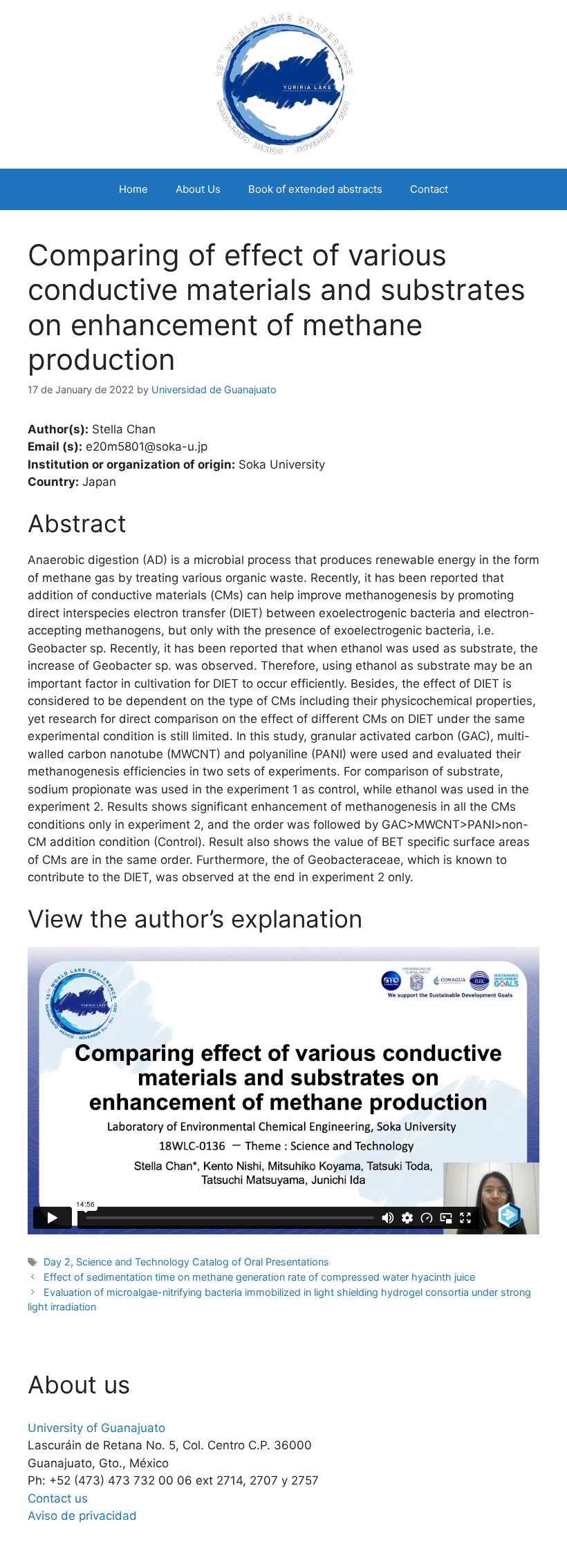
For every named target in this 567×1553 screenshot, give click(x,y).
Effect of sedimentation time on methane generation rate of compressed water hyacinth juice (259, 1277)
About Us (198, 189)
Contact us (58, 1498)
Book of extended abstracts (315, 189)
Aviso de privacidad (82, 1516)
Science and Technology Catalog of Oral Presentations (202, 1262)
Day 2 (57, 1262)
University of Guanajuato (96, 1428)
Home (133, 189)
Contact (429, 189)
